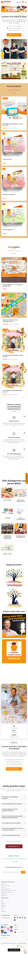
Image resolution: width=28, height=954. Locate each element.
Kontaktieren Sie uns (13, 846)
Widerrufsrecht (3, 906)
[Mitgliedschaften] (14, 577)
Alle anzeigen (13, 92)
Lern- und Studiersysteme (5, 885)
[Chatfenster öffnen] (25, 951)
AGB (2, 901)
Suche (2, 900)
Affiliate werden (4, 937)
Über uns (2, 909)
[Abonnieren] (23, 872)
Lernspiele (3, 887)
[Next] (24, 12)
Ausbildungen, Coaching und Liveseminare (8, 890)
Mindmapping (3, 884)
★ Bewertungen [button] (26, 478)
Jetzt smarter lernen (13, 34)
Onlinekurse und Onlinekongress (6, 892)
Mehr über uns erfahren (13, 768)
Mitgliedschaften (4, 895)
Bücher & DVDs (3, 893)
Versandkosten (3, 911)
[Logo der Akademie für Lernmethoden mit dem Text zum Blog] (14, 651)
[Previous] (22, 12)
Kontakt (2, 908)
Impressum (3, 903)
